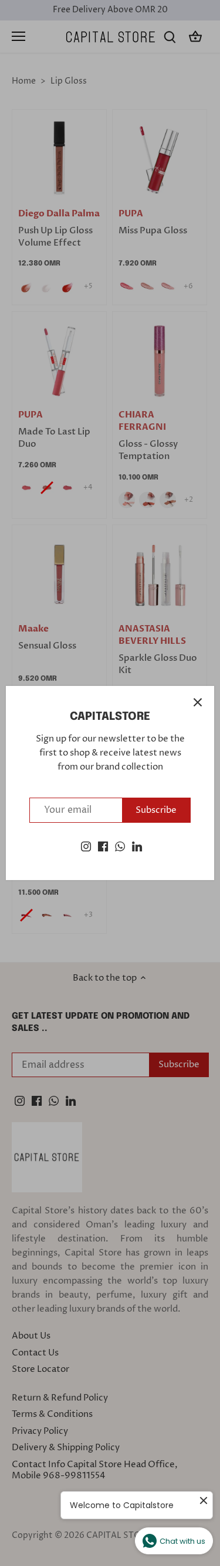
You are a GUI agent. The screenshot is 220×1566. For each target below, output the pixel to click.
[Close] (198, 702)
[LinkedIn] (137, 846)
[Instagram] (86, 846)
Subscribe (156, 810)
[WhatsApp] (120, 846)
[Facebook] (103, 846)
